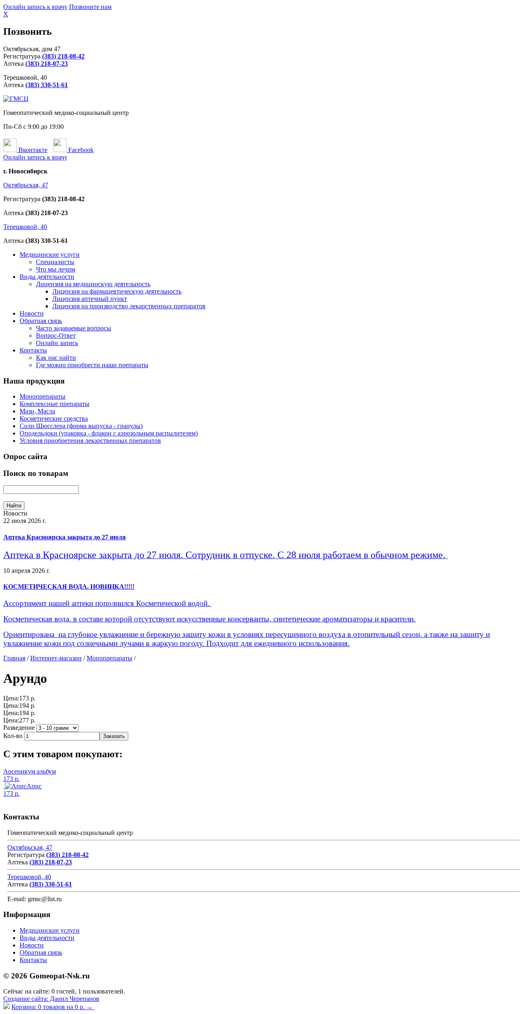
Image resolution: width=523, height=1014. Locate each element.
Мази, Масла (37, 411)
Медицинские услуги (50, 254)
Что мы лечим (55, 269)
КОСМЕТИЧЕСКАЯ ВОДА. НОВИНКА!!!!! (68, 586)
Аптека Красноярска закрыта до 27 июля (64, 537)
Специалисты (55, 261)
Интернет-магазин (56, 658)
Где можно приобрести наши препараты (92, 364)
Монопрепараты (42, 396)
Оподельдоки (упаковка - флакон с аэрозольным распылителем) (109, 433)
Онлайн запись (57, 342)
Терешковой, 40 (25, 226)
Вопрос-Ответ (56, 335)
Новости (32, 313)
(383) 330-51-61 (46, 84)
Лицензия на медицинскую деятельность (93, 283)
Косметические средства (54, 418)
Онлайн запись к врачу (35, 6)
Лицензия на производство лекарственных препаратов (129, 306)
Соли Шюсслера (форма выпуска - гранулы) (81, 425)
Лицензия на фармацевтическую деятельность (116, 291)
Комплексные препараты (54, 403)
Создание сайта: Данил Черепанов (51, 998)
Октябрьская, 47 (25, 185)
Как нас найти (56, 357)
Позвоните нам (90, 6)
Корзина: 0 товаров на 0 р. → (52, 1006)
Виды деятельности (47, 276)
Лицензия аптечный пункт (89, 298)
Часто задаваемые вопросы (73, 328)
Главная (14, 658)
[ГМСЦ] (16, 98)
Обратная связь (41, 320)
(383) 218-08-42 (63, 56)
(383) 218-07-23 (46, 63)
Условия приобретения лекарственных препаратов (90, 440)
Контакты (33, 350)
